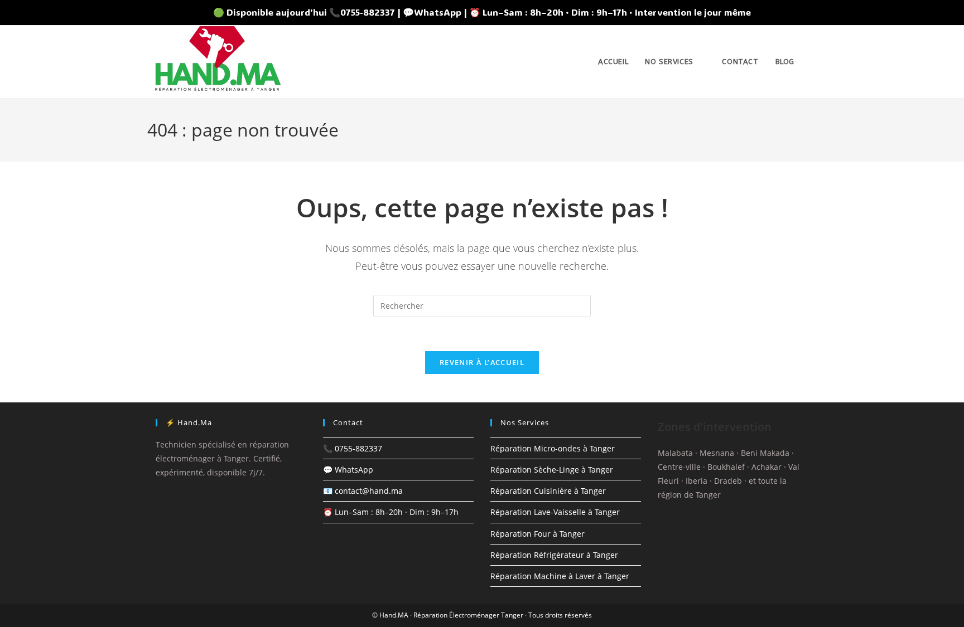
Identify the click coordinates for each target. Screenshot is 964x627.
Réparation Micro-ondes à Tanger (552, 448)
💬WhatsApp (432, 12)
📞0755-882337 (362, 12)
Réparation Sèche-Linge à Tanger (551, 469)
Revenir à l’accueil (482, 362)
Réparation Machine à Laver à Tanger (559, 576)
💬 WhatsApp (348, 469)
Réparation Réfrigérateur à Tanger (554, 555)
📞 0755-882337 (352, 448)
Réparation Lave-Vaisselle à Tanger (555, 512)
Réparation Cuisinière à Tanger (548, 490)
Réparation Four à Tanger (537, 533)
